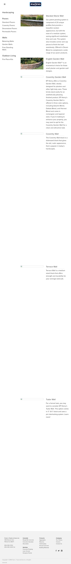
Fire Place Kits (7, 59)
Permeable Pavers (9, 32)
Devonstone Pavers (9, 29)
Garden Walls (7, 44)
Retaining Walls (8, 41)
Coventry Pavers (8, 25)
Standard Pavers (8, 22)
